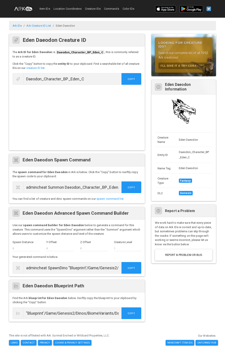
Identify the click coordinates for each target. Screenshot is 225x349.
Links (14, 342)
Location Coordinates (68, 8)
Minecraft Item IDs (179, 342)
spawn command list (109, 198)
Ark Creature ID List (38, 25)
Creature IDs (93, 8)
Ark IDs (17, 25)
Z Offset (85, 242)
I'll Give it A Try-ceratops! (183, 65)
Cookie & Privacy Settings (72, 342)
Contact (29, 342)
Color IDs (128, 8)
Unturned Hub (206, 342)
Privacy (45, 342)
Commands (111, 8)
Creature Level (123, 242)
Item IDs (45, 8)
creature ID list (35, 68)
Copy (131, 79)
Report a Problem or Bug (183, 255)
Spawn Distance (23, 242)
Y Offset (51, 242)
